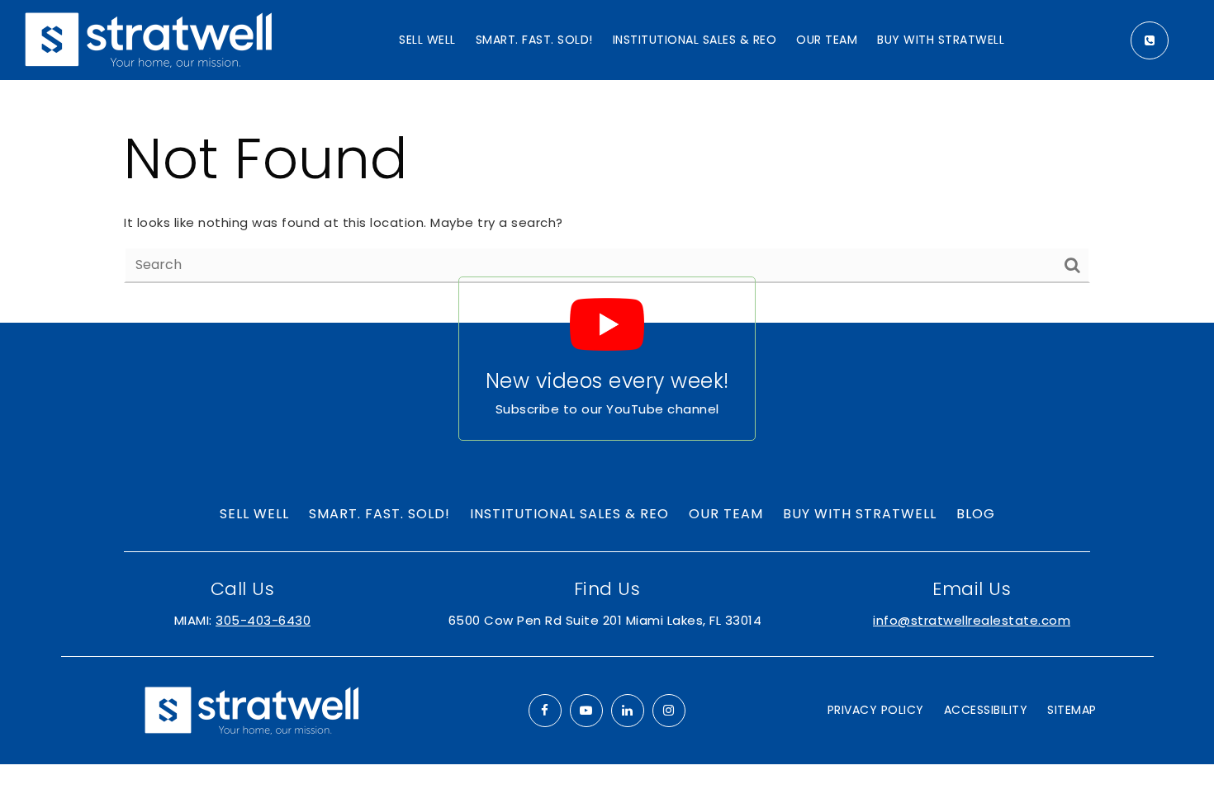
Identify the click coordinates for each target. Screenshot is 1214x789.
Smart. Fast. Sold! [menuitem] (534, 39)
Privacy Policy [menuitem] (876, 710)
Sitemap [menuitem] (1072, 710)
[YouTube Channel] (586, 710)
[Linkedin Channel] (627, 710)
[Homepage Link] (149, 39)
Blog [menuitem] (975, 513)
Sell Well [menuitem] (427, 39)
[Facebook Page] (545, 710)
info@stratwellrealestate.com (971, 620)
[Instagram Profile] (668, 710)
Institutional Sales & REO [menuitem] (695, 39)
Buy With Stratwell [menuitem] (940, 39)
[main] (607, 201)
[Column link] (607, 358)
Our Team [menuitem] (826, 39)
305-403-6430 (263, 620)
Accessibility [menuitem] (986, 710)
